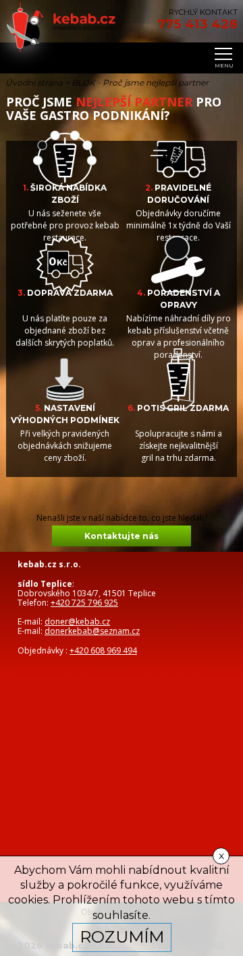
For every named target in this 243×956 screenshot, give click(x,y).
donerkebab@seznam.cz (92, 631)
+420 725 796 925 (84, 602)
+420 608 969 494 (103, 650)
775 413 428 (197, 24)
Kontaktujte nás (121, 536)
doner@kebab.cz (77, 621)
